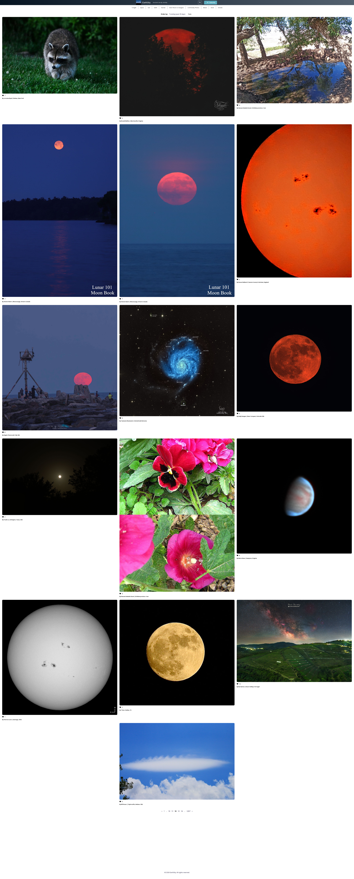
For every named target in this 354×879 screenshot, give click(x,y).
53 (179, 811)
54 (182, 811)
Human (163, 7)
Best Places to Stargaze (176, 7)
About (205, 7)
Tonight (134, 7)
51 (172, 811)
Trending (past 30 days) (177, 14)
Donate (220, 7)
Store (212, 7)
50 (169, 811)
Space (142, 7)
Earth (155, 7)
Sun (149, 7)
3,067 (188, 811)
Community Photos (193, 7)
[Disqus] (177, 838)
